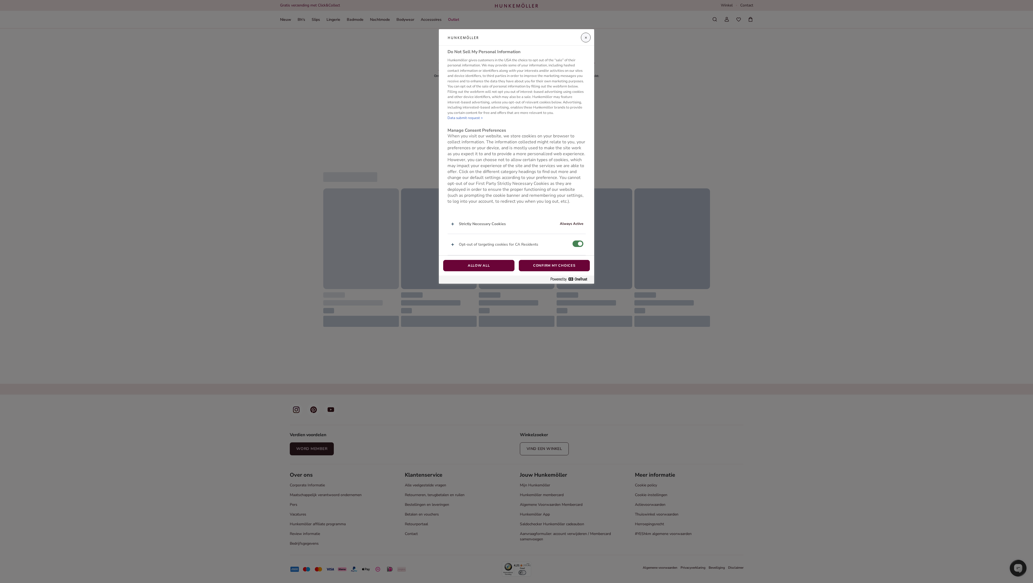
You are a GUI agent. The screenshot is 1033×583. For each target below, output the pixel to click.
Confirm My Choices (554, 265)
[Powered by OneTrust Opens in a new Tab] (570, 279)
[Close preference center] (585, 37)
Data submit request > (465, 118)
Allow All (479, 265)
